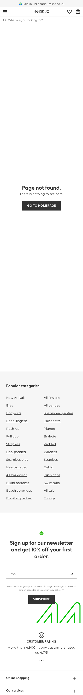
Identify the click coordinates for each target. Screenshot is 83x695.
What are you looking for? (25, 20)
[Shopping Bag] (78, 11)
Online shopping (18, 678)
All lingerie (52, 398)
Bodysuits (13, 413)
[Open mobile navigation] (5, 11)
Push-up (12, 429)
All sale (49, 491)
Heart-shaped (16, 467)
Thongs (49, 498)
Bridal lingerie (17, 421)
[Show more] (63, 590)
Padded (50, 444)
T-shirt (49, 467)
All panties (52, 405)
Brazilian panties (19, 498)
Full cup (12, 436)
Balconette (52, 421)
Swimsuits (52, 483)
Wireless (50, 452)
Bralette (50, 436)
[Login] (69, 11)
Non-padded (16, 452)
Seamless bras (17, 460)
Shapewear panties (58, 413)
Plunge (49, 429)
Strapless (13, 444)
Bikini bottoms (17, 483)
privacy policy (54, 590)
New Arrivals (15, 398)
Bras (9, 405)
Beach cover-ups (19, 491)
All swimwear (16, 475)
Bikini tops (52, 475)
